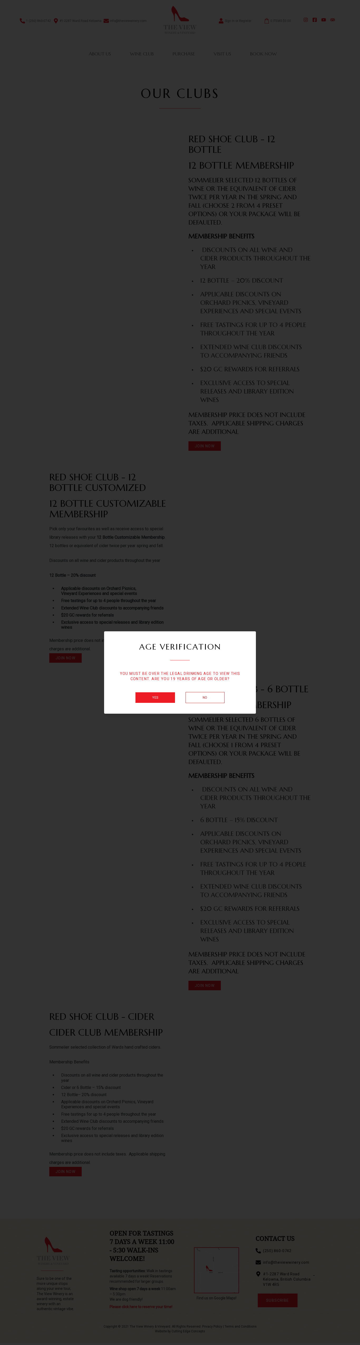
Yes (155, 697)
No (205, 697)
